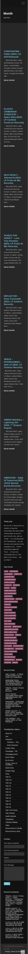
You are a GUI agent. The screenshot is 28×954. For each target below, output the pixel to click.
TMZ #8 (8, 804)
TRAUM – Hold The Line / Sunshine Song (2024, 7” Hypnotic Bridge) (14, 903)
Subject (6, 858)
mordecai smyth (17, 626)
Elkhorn (13, 587)
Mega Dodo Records (10, 623)
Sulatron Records (18, 645)
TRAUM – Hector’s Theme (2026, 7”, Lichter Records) (14, 689)
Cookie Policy (10, 748)
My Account (9, 760)
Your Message (9, 865)
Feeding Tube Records (10, 590)
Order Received (12, 745)
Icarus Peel (7, 604)
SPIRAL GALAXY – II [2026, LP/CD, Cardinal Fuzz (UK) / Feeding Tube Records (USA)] (14, 713)
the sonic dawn (8, 654)
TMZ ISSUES (10, 813)
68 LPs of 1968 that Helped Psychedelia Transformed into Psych (14, 923)
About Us (8, 733)
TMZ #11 (8, 783)
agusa (6, 571)
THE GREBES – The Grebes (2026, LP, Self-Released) (13, 720)
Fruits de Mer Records (10, 593)
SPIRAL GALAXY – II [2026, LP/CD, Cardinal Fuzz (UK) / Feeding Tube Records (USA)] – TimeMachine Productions (14, 911)
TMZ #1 (8, 777)
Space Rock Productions (11, 640)
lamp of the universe (10, 612)
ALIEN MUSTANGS (14, 571)
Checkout (8, 739)
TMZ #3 (8, 789)
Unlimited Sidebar (11, 822)
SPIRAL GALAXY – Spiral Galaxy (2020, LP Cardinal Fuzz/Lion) (13, 917)
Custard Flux (8, 585)
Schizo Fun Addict (9, 634)
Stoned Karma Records (10, 643)
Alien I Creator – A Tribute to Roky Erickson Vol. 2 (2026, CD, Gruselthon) (14, 675)
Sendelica (18, 634)
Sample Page (10, 771)
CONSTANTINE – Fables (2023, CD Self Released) (12, 54)
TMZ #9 (8, 807)
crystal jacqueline (9, 582)
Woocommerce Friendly (13, 828)
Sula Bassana (8, 645)
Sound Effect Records (10, 637)
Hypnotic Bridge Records (11, 601)
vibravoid (15, 662)
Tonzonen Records (9, 659)
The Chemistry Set (9, 648)
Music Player (9, 757)
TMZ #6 (8, 798)
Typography (9, 819)
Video (7, 825)
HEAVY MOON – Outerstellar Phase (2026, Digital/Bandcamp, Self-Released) (14, 696)
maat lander (8, 621)
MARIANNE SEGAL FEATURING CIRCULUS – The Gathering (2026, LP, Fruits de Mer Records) (14, 682)
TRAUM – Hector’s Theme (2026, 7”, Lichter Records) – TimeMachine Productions (14, 898)
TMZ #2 (8, 786)
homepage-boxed (11, 754)
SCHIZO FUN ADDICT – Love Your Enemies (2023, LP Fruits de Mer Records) (13, 241)
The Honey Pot (19, 648)
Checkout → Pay (13, 742)
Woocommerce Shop (12, 831)
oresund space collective (11, 629)
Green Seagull (8, 596)
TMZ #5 (8, 795)
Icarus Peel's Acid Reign (10, 607)
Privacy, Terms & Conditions (11, 764)
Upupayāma (18, 659)
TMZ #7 (8, 801)
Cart (6, 736)
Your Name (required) (11, 843)
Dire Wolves (16, 585)
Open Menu (23, 3)
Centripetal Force (9, 576)
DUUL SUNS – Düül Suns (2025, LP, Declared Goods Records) (14, 936)
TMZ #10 (8, 780)
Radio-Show (9, 768)
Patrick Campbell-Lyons (10, 632)
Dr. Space (7, 587)
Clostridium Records (10, 579)
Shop (7, 774)
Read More (9, 80)
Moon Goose (8, 626)
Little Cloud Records (10, 615)
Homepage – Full (11, 751)
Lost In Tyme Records (10, 618)
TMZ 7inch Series (11, 810)
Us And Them (8, 662)
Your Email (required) (11, 850)
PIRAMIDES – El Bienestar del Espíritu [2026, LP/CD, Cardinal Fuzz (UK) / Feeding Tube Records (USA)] (14, 705)
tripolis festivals (10, 816)
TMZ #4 (8, 792)
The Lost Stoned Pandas (10, 651)
